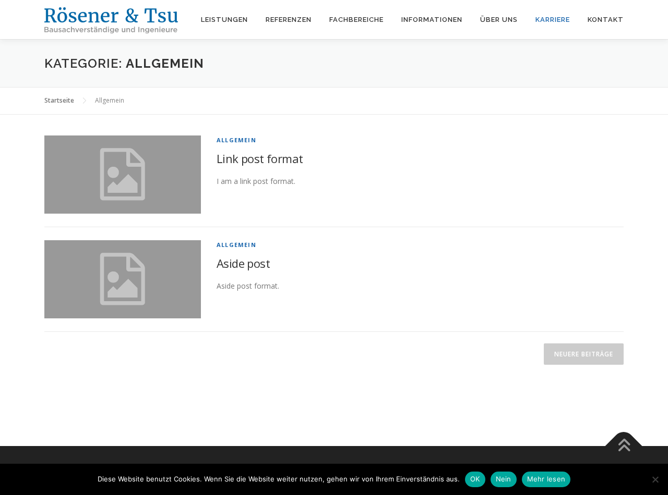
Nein (503, 479)
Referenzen (289, 19)
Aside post (243, 263)
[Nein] (655, 479)
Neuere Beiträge (583, 354)
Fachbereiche (356, 19)
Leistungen (224, 19)
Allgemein (236, 140)
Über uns (499, 19)
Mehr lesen (546, 479)
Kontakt (606, 19)
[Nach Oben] (623, 446)
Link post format (260, 158)
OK (475, 479)
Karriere (552, 19)
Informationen (431, 19)
